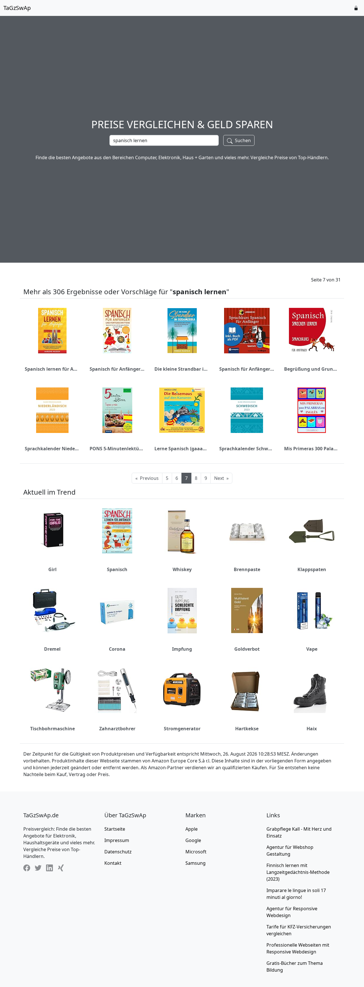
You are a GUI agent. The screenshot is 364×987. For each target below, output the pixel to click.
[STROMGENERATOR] (182, 690)
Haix (312, 728)
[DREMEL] (52, 610)
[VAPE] (311, 610)
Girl (52, 569)
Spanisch (117, 569)
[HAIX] (311, 690)
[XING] (60, 868)
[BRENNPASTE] (247, 531)
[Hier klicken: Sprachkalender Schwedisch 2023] (247, 410)
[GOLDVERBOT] (247, 610)
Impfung (182, 649)
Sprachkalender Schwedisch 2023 (246, 448)
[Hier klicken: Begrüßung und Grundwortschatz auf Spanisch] (311, 330)
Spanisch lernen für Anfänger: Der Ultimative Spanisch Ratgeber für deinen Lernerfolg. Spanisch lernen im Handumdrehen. (52, 369)
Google (193, 840)
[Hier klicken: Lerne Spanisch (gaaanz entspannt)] (182, 410)
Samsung (195, 863)
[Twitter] (38, 868)
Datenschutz (118, 852)
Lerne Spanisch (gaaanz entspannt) (182, 448)
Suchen (242, 140)
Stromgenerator (182, 728)
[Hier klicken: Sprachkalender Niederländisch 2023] (52, 410)
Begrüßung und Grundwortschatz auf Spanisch (311, 369)
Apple (191, 829)
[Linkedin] (49, 868)
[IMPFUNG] (182, 610)
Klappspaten (311, 569)
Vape (311, 649)
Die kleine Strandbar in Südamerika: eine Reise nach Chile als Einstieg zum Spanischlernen (182, 369)
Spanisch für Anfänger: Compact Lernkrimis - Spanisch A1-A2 (246, 369)
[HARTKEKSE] (247, 690)
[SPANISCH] (117, 530)
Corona (117, 649)
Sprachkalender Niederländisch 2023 (52, 448)
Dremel (52, 649)
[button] (356, 8)
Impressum (116, 840)
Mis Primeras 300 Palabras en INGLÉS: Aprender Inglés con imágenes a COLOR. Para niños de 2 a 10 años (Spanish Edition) (311, 448)
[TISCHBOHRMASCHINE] (52, 690)
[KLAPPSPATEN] (311, 531)
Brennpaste (247, 569)
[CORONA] (117, 611)
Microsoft (195, 852)
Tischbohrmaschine (52, 728)
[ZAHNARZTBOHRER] (117, 690)
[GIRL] (52, 531)
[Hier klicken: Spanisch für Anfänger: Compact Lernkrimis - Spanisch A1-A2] (247, 330)
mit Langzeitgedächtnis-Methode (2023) (298, 872)
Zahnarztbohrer (117, 728)
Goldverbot (247, 649)
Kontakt (112, 863)
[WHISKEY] (182, 531)
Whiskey (182, 569)
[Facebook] (26, 868)
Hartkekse (246, 728)
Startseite (114, 829)
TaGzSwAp (17, 8)
